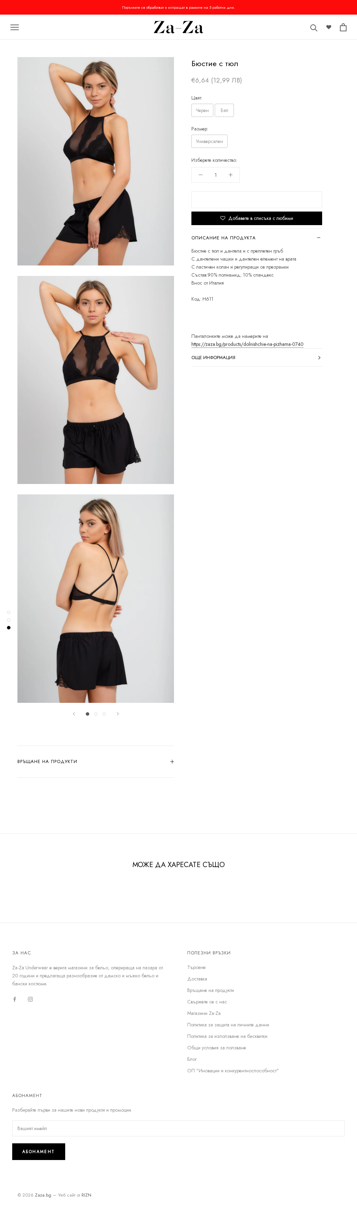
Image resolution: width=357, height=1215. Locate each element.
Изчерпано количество (256, 200)
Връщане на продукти (47, 761)
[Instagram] (30, 999)
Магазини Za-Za (204, 1013)
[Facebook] (14, 999)
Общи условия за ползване (216, 1047)
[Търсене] (314, 27)
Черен (202, 110)
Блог (192, 1059)
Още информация (213, 357)
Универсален (209, 141)
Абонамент (38, 1152)
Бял (224, 110)
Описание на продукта (223, 238)
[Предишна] (74, 713)
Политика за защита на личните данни (228, 1024)
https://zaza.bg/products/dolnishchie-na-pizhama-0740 (247, 344)
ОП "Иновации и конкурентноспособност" (233, 1070)
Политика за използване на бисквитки (227, 1036)
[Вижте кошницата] (343, 27)
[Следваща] (118, 713)
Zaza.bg (43, 1195)
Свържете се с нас (207, 1001)
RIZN (86, 1195)
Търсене (196, 967)
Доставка (197, 978)
